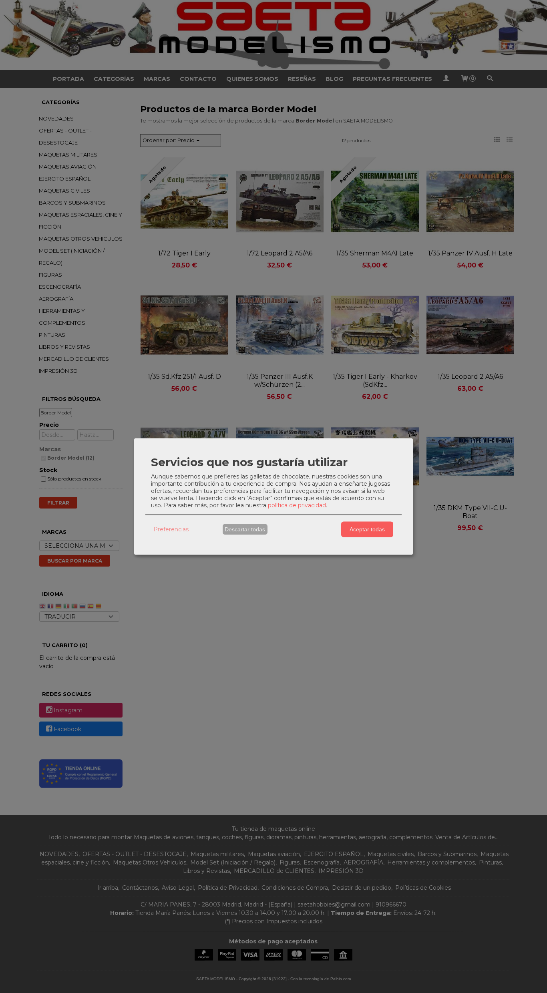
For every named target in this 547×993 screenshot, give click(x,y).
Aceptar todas (367, 529)
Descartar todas (245, 529)
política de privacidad (297, 505)
